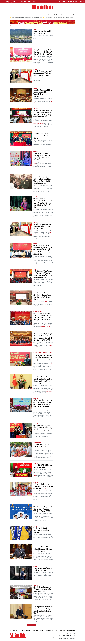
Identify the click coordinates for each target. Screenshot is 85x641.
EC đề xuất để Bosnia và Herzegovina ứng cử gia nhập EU (41, 530)
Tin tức (35, 29)
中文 (17, 1)
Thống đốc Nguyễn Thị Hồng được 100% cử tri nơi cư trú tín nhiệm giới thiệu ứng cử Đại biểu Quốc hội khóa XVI (42, 203)
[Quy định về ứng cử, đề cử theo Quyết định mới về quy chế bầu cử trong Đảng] (21, 430)
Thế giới (35, 526)
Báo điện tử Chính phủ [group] (25, 630)
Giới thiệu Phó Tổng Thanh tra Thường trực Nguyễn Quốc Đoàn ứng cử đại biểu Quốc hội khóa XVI (42, 274)
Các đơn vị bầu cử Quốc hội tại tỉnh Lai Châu (42, 32)
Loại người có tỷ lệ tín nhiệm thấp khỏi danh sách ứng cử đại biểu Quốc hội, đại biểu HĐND (43, 610)
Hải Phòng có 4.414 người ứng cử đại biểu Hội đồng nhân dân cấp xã (42, 226)
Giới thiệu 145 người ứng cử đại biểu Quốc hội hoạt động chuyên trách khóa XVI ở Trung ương (42, 380)
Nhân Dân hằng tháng (69, 15)
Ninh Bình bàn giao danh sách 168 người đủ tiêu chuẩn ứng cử (43, 136)
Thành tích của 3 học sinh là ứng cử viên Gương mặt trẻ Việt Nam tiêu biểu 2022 (42, 509)
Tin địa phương (69, 1)
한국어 (34, 1)
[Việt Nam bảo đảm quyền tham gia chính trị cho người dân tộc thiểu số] (21, 489)
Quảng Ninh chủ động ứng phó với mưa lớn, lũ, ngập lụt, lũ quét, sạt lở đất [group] (37, 17)
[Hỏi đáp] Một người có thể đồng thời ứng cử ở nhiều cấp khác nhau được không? (43, 73)
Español (30, 1)
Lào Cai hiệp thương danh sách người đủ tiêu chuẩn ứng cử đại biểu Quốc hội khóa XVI (42, 157)
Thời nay (49, 15)
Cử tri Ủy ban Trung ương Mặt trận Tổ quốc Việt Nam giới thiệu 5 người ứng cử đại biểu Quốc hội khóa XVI (43, 316)
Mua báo (59, 1)
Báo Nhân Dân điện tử (42, 8)
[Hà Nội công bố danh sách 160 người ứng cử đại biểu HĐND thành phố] (21, 592)
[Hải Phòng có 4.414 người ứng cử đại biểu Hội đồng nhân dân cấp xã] (21, 229)
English (13, 1)
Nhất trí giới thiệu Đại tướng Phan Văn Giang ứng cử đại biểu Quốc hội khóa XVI (42, 358)
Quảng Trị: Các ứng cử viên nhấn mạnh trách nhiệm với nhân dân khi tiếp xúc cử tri (42, 52)
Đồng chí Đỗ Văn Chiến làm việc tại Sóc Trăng (42, 466)
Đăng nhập (82, 1)
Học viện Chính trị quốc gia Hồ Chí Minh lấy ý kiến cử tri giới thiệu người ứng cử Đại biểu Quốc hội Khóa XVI (43, 337)
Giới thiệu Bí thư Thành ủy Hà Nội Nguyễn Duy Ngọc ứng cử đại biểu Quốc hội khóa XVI (42, 296)
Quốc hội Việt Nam (37, 311)
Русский (25, 1)
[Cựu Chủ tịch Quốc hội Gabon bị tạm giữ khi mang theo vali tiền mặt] (21, 551)
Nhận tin (75, 1)
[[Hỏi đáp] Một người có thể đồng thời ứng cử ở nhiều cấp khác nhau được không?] (21, 76)
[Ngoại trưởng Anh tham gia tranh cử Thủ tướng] (21, 573)
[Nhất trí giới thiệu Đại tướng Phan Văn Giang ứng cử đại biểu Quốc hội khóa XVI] (21, 359)
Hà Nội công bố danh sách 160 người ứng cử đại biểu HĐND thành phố (42, 589)
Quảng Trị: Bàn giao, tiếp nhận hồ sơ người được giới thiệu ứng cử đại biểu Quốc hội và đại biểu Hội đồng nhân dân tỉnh (42, 249)
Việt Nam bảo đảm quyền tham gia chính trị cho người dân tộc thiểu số (43, 486)
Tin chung (35, 48)
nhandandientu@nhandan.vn (68, 638)
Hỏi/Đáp (35, 69)
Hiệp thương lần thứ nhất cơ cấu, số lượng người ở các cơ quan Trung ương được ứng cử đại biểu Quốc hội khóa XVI (42, 404)
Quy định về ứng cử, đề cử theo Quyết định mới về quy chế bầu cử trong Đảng (42, 428)
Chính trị (35, 269)
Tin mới (63, 1)
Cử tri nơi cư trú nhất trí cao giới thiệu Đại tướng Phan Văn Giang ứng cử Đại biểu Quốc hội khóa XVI (42, 180)
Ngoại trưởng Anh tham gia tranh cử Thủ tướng (42, 569)
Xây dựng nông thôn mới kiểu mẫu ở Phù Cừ (41, 445)
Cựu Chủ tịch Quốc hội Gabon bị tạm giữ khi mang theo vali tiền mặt (42, 549)
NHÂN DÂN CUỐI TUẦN (57, 15)
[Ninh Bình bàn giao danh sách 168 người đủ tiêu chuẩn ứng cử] (21, 138)
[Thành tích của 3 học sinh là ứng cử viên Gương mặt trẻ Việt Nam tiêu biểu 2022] (21, 511)
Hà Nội (35, 291)
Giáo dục (35, 505)
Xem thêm (31, 625)
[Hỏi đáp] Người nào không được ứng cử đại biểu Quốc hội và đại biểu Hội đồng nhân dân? (42, 93)
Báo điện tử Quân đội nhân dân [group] (67, 630)
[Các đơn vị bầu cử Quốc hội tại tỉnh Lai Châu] (21, 36)
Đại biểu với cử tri (37, 175)
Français (21, 1)
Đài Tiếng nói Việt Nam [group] (51, 630)
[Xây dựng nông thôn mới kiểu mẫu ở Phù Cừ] (21, 449)
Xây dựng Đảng (37, 442)
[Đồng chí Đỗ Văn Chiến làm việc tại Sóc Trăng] (21, 470)
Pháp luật (35, 423)
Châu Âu (35, 566)
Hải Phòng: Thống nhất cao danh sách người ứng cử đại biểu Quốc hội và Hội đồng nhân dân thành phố (42, 113)
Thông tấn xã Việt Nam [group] (38, 630)
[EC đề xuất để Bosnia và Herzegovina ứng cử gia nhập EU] (21, 533)
